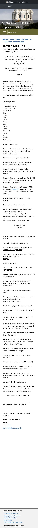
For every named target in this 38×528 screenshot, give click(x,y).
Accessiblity (8, 520)
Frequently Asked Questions (13, 522)
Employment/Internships (12, 516)
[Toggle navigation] (4, 6)
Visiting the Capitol (10, 518)
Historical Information (11, 514)
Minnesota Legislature (19, 2)
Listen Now (7, 425)
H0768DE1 (15, 189)
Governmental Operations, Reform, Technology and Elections (17, 40)
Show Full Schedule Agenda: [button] (12, 428)
